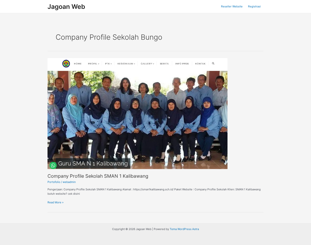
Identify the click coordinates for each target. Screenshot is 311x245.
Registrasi (254, 6)
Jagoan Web (66, 6)
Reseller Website (232, 6)
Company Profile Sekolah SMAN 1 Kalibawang (98, 176)
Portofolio (54, 182)
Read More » (56, 202)
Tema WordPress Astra (184, 229)
